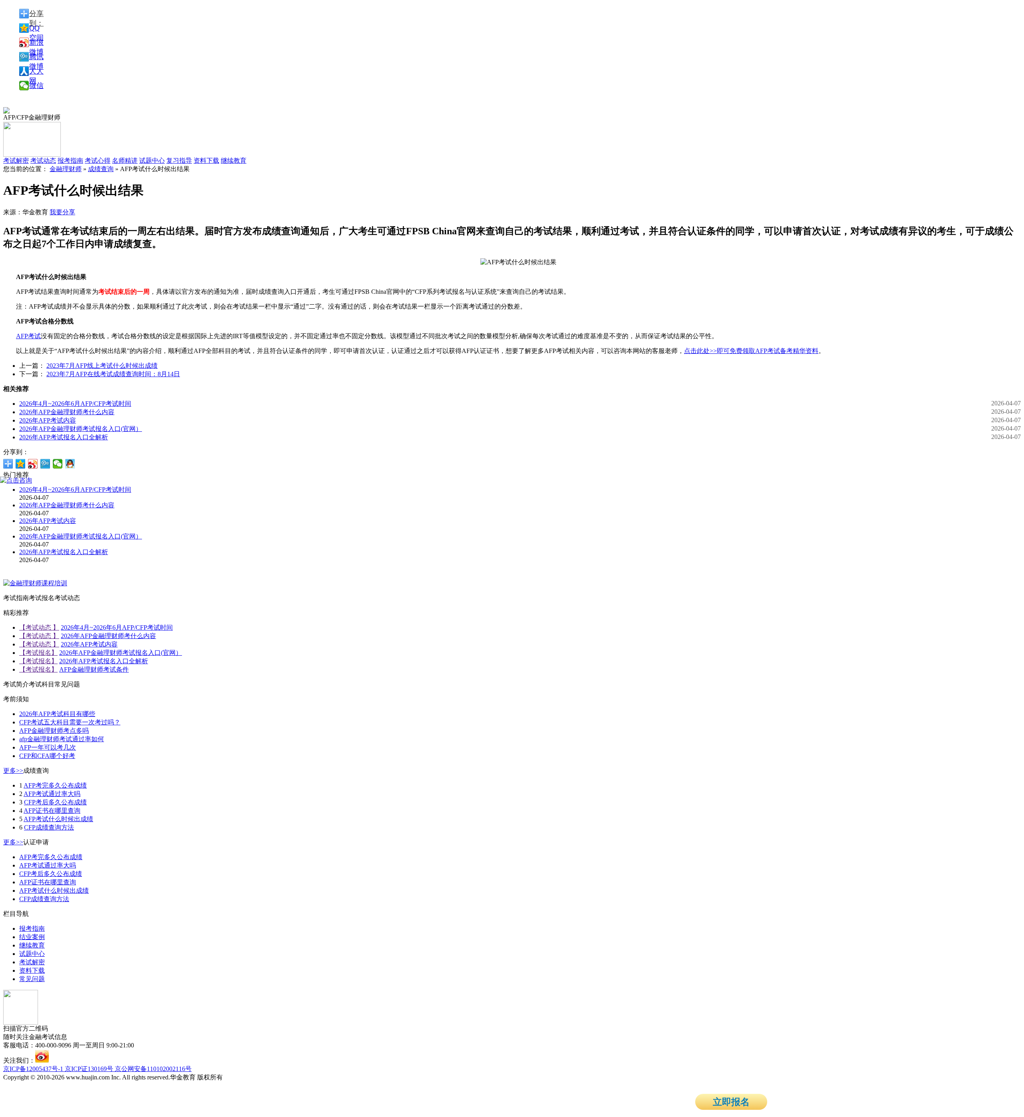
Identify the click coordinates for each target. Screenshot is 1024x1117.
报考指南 (70, 160)
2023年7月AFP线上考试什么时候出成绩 (102, 365)
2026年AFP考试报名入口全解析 (63, 437)
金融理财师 (66, 169)
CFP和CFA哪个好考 (47, 755)
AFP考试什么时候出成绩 (58, 819)
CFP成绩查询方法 (49, 827)
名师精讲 (125, 160)
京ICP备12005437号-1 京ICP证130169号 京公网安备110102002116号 (97, 1068)
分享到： (36, 14)
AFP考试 (28, 336)
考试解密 (32, 962)
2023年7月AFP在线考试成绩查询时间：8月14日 (113, 374)
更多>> (13, 770)
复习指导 (179, 160)
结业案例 (32, 936)
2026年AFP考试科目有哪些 (57, 713)
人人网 (36, 71)
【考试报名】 (38, 652)
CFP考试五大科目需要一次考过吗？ (69, 722)
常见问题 (32, 978)
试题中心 (152, 160)
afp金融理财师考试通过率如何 (61, 739)
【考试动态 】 (39, 627)
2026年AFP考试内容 (47, 420)
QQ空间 (36, 28)
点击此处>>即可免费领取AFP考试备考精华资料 (751, 350)
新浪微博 (36, 42)
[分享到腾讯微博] (45, 464)
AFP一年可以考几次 (47, 747)
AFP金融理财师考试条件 (94, 669)
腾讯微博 (36, 57)
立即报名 (731, 1102)
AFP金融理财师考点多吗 (54, 730)
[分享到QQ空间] (21, 464)
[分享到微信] (58, 464)
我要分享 (62, 212)
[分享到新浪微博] (33, 464)
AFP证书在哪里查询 (52, 810)
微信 (36, 86)
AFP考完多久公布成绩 (55, 785)
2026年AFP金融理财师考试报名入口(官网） (80, 428)
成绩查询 (101, 169)
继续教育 (233, 160)
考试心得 (97, 160)
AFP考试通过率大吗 (52, 793)
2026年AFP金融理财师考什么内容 (66, 412)
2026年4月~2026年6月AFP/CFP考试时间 (75, 403)
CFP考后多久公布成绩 (55, 802)
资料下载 (206, 160)
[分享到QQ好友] (70, 464)
